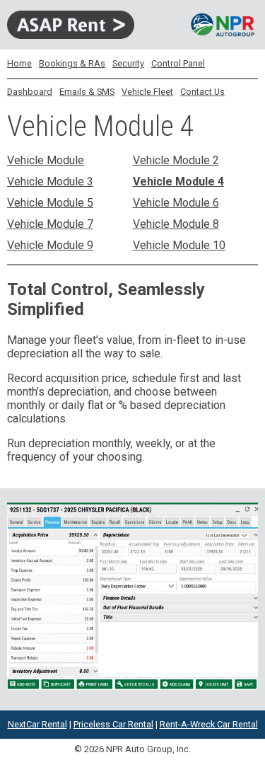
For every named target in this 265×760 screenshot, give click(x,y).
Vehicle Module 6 (176, 202)
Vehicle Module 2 (176, 160)
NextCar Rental (37, 724)
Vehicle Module (45, 160)
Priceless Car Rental (113, 724)
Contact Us (202, 91)
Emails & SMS (86, 91)
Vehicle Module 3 (50, 181)
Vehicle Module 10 (179, 245)
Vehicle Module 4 (178, 181)
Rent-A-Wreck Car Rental (209, 724)
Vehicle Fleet (147, 91)
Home (19, 63)
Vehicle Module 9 (50, 245)
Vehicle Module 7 (50, 224)
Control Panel (178, 63)
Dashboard (29, 91)
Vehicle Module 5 (50, 202)
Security (128, 63)
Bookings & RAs (72, 63)
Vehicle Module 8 (176, 224)
